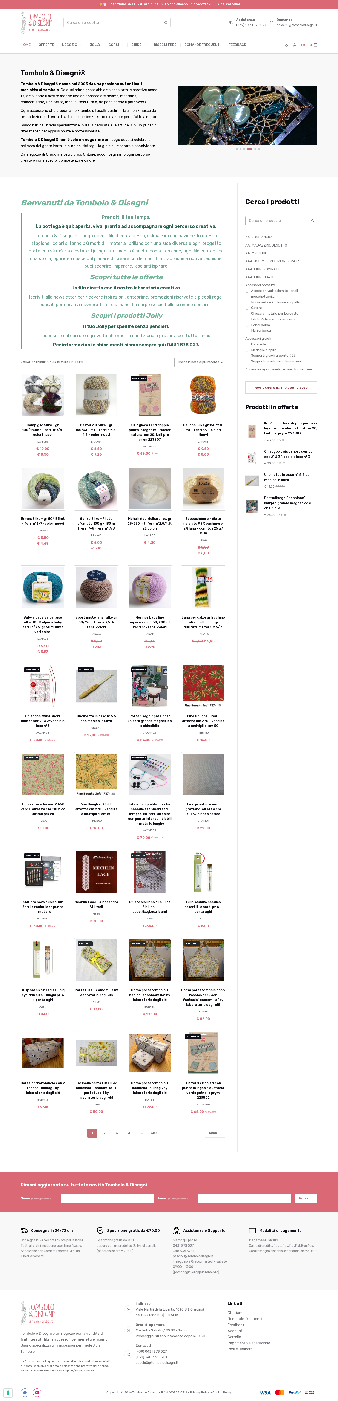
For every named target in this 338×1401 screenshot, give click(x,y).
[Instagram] (37, 1392)
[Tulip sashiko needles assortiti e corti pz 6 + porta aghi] (203, 872)
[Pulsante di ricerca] (166, 22)
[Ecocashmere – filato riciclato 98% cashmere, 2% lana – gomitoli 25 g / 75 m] (203, 489)
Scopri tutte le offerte (126, 277)
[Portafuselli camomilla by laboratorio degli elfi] (96, 960)
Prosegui (306, 1198)
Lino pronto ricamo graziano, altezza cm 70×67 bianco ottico (203, 809)
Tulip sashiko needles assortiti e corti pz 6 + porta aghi (203, 907)
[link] (247, 115)
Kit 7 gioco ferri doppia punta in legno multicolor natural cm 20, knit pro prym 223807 (290, 428)
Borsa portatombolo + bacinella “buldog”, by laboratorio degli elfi (150, 1088)
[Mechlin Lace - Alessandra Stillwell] (96, 872)
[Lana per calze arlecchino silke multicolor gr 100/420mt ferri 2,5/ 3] (203, 587)
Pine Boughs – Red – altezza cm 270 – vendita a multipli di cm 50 (203, 721)
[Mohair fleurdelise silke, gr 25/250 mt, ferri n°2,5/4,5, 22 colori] (150, 489)
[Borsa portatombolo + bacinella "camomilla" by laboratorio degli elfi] (150, 960)
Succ (213, 1133)
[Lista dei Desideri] (286, 45)
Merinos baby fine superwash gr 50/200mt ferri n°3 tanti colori (149, 622)
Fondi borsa (260, 325)
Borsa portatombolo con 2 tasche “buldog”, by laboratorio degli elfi (43, 1088)
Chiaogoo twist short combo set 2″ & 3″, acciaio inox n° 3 (43, 721)
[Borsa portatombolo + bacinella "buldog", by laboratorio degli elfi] (150, 1053)
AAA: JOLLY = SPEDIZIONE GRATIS (272, 261)
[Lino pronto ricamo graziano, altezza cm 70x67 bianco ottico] (203, 774)
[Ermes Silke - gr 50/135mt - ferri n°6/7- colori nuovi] (43, 489)
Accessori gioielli (258, 339)
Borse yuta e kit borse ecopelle (275, 302)
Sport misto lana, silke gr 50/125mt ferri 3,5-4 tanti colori (96, 622)
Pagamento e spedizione (249, 1343)
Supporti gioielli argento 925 (273, 356)
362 (154, 1133)
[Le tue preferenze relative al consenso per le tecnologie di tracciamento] (8, 1393)
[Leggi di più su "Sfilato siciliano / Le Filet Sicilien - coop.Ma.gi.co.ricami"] (137, 888)
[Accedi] (294, 45)
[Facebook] (25, 1392)
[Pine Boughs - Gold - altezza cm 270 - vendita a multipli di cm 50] (96, 774)
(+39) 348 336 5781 (151, 1357)
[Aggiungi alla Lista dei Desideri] (43, 411)
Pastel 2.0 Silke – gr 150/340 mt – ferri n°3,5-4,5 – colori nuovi (96, 430)
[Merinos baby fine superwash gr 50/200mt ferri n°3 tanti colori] (150, 587)
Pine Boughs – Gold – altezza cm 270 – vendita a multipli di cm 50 (96, 809)
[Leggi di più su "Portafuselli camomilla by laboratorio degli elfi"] (84, 976)
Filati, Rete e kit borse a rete (273, 319)
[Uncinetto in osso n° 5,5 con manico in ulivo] (96, 686)
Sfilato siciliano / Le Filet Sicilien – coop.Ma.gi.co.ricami (149, 907)
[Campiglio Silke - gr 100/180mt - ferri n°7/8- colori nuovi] (43, 395)
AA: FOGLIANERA (258, 237)
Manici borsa (261, 331)
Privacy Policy (200, 1392)
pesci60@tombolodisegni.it (297, 25)
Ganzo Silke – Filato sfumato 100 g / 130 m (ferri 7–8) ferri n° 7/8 (96, 523)
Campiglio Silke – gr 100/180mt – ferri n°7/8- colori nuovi (43, 430)
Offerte (46, 45)
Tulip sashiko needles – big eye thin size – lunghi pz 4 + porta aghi (43, 995)
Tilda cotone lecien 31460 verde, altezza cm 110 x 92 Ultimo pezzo (43, 809)
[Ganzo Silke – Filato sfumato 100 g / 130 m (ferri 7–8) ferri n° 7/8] (96, 489)
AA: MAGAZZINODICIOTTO (266, 245)
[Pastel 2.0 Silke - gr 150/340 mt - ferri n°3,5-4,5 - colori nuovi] (96, 395)
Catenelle (258, 344)
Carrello (234, 1337)
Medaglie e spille (263, 350)
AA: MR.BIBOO (256, 253)
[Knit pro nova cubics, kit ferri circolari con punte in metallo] (43, 872)
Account (235, 1331)
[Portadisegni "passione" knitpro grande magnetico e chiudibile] (150, 686)
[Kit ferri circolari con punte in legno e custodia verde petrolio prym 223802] (203, 1053)
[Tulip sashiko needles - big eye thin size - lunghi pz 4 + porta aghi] (43, 960)
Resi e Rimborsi (240, 1349)
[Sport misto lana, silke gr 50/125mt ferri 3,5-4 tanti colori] (96, 587)
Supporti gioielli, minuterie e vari (276, 361)
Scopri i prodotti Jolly (126, 315)
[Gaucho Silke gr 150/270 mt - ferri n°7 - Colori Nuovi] (203, 395)
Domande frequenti (202, 45)
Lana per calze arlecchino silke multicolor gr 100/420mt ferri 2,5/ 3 (203, 622)
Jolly (95, 45)
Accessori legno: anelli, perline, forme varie (278, 369)
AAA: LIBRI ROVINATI (262, 269)
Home (26, 45)
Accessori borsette (260, 285)
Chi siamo (236, 1313)
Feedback (237, 45)
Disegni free (165, 45)
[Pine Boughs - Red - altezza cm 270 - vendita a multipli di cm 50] (203, 686)
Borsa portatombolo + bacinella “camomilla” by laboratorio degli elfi (149, 995)
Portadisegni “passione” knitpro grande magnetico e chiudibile (150, 721)
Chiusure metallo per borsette (274, 314)
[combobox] (113, 22)
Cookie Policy (222, 1392)
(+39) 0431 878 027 (251, 25)
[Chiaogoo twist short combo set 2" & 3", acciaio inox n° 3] (43, 686)
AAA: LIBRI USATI (259, 277)
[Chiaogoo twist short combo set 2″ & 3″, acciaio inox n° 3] (252, 457)
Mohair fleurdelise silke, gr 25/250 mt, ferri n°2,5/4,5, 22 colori (150, 523)
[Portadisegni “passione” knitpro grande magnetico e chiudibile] (252, 506)
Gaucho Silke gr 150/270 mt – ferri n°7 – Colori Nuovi (203, 430)
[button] (137, 411)
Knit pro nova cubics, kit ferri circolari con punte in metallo (43, 907)
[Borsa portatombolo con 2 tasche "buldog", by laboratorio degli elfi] (43, 1053)
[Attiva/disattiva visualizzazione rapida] (55, 411)
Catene (257, 308)
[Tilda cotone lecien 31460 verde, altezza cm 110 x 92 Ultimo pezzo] (43, 774)
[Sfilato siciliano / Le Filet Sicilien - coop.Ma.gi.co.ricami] (150, 872)
